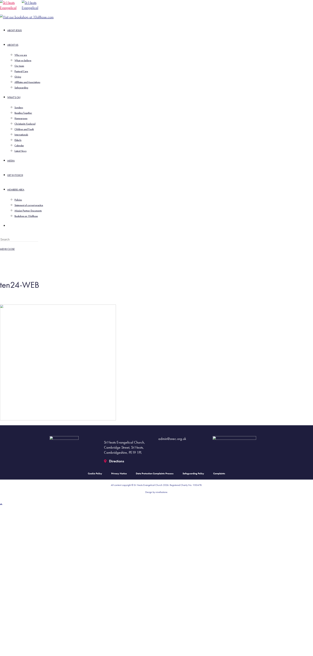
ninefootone (161, 492)
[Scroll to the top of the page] (1, 504)
